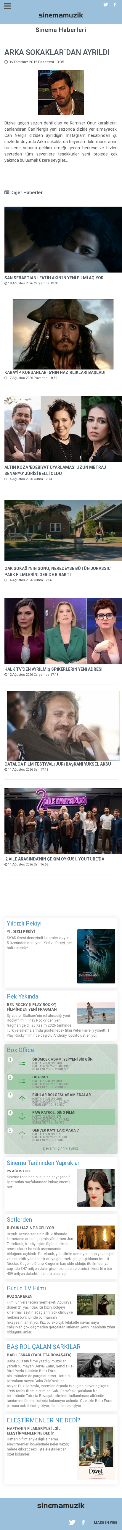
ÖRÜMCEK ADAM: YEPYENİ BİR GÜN (62, 1059)
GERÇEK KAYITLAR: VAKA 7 (55, 1130)
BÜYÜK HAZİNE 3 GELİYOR (30, 1228)
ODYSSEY (40, 1077)
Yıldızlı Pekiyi (24, 923)
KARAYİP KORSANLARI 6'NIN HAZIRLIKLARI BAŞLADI (54, 372)
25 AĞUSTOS (18, 1171)
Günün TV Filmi (26, 1288)
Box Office (20, 1050)
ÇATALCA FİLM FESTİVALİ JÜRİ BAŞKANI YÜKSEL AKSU (57, 764)
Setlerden (19, 1219)
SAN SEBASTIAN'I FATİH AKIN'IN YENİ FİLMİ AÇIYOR (54, 277)
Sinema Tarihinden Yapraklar (43, 1162)
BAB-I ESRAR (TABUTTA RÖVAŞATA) (39, 1355)
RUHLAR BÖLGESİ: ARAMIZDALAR (61, 1095)
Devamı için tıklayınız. (61, 1148)
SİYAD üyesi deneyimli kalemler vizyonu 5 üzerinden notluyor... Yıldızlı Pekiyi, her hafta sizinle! (39, 943)
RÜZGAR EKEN (20, 1296)
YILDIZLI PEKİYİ (21, 931)
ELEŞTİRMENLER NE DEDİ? (43, 1420)
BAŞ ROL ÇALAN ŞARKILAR (44, 1346)
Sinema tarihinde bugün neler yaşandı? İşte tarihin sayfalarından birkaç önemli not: (38, 1182)
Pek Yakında (22, 996)
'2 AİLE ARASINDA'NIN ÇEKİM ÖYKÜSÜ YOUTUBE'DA (54, 859)
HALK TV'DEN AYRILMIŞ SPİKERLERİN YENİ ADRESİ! (54, 669)
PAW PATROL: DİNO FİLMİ (53, 1113)
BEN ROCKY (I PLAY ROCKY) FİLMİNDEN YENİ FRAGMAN (32, 1007)
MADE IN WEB (106, 1523)
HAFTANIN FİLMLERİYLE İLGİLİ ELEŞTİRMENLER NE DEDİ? (34, 1430)
